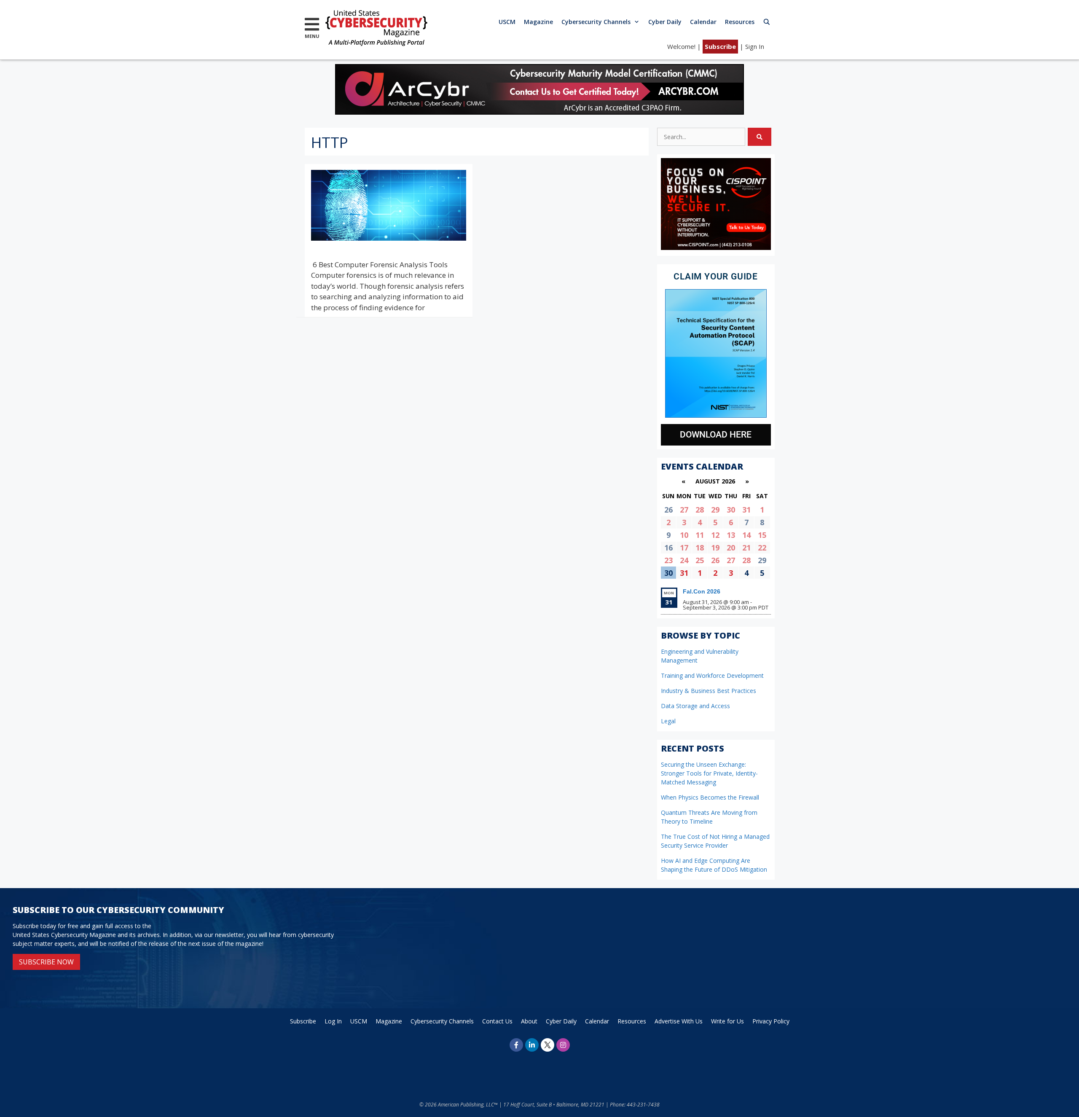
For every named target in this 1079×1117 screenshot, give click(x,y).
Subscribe (720, 46)
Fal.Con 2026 (701, 591)
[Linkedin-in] (532, 1045)
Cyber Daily (665, 22)
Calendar (703, 22)
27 (684, 510)
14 (746, 535)
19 (715, 547)
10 (684, 535)
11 (699, 535)
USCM (507, 22)
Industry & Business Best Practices (708, 691)
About (529, 1021)
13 (731, 535)
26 (715, 560)
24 (684, 560)
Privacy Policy (770, 1021)
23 (668, 560)
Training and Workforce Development (712, 675)
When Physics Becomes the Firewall (710, 797)
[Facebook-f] (516, 1045)
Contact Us (497, 1021)
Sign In (754, 46)
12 (715, 535)
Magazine (538, 22)
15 (762, 535)
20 (731, 547)
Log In (333, 1021)
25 (699, 560)
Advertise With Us (679, 1021)
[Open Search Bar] (767, 22)
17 (684, 547)
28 (699, 510)
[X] (547, 1045)
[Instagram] (563, 1045)
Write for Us (727, 1021)
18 (699, 547)
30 (731, 510)
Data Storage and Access (695, 706)
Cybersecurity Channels (596, 22)
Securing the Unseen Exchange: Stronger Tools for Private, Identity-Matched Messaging (709, 773)
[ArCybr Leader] (539, 112)
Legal (668, 721)
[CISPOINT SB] (716, 248)
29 (715, 510)
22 (762, 547)
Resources (739, 22)
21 (746, 547)
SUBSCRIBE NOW (46, 962)
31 (746, 510)
